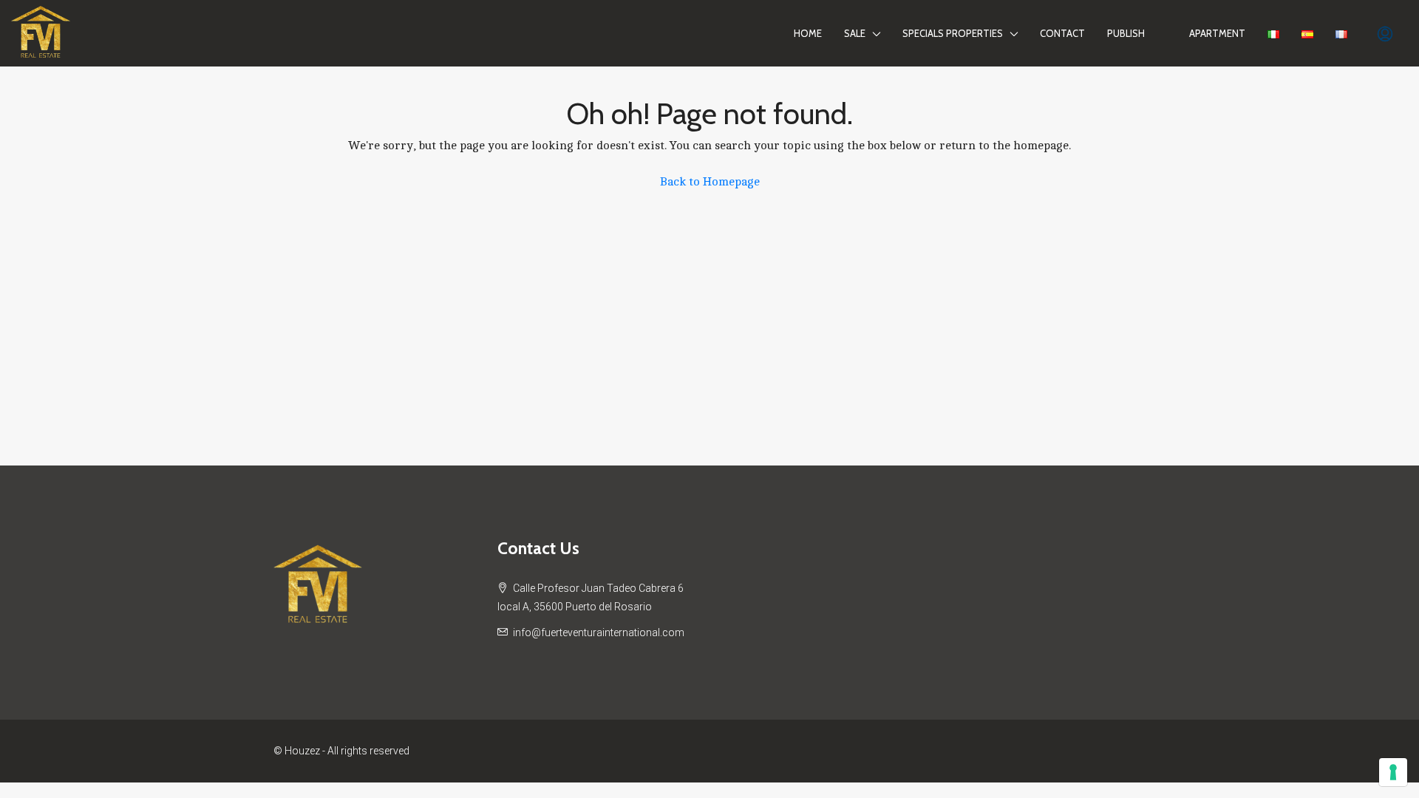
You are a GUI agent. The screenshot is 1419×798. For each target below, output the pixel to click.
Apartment (1217, 33)
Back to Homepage (710, 181)
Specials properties (952, 33)
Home (808, 33)
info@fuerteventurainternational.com (598, 632)
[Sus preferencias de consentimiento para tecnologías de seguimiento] (1393, 772)
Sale (854, 33)
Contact (1062, 33)
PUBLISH (1126, 33)
